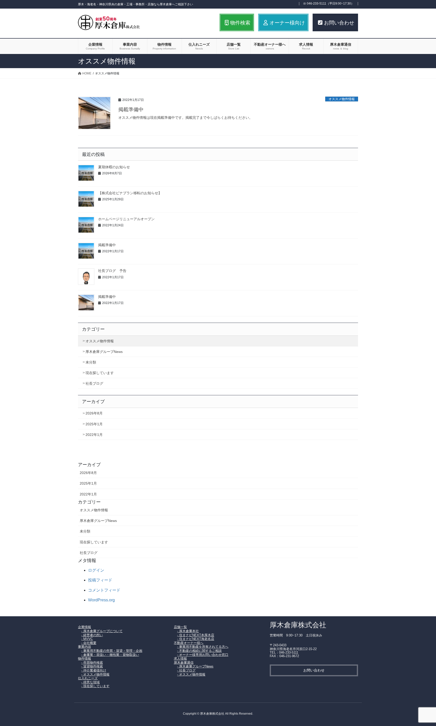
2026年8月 (94, 413)
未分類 (91, 362)
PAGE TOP (421, 699)
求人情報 (180, 658)
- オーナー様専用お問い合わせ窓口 (202, 655)
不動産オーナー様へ (188, 643)
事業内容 (84, 647)
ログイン (96, 570)
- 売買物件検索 (92, 662)
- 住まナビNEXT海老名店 (195, 639)
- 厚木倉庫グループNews (195, 666)
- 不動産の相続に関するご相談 (199, 651)
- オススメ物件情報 (95, 674)
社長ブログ (94, 383)
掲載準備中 (131, 109)
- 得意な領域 (90, 682)
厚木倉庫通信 (184, 662)
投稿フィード (100, 580)
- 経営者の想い (92, 635)
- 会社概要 (88, 643)
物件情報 (84, 658)
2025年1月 (94, 424)
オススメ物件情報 (342, 99)
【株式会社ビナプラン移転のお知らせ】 (130, 193)
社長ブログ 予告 (112, 271)
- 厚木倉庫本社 (188, 631)
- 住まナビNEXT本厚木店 (195, 635)
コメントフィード (104, 590)
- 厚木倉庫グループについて (102, 631)
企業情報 (84, 627)
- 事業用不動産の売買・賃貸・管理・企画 (111, 651)
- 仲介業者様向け (93, 670)
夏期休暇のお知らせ (114, 167)
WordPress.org (101, 600)
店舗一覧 (180, 627)
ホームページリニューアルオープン (126, 219)
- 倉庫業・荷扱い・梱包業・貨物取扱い (110, 655)
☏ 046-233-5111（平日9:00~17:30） (328, 3)
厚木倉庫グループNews (104, 352)
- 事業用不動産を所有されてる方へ (202, 647)
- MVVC (87, 639)
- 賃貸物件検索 (92, 666)
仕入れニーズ (88, 678)
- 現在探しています (95, 686)
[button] (314, 670)
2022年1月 (94, 435)
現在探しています (100, 373)
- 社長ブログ (186, 670)
